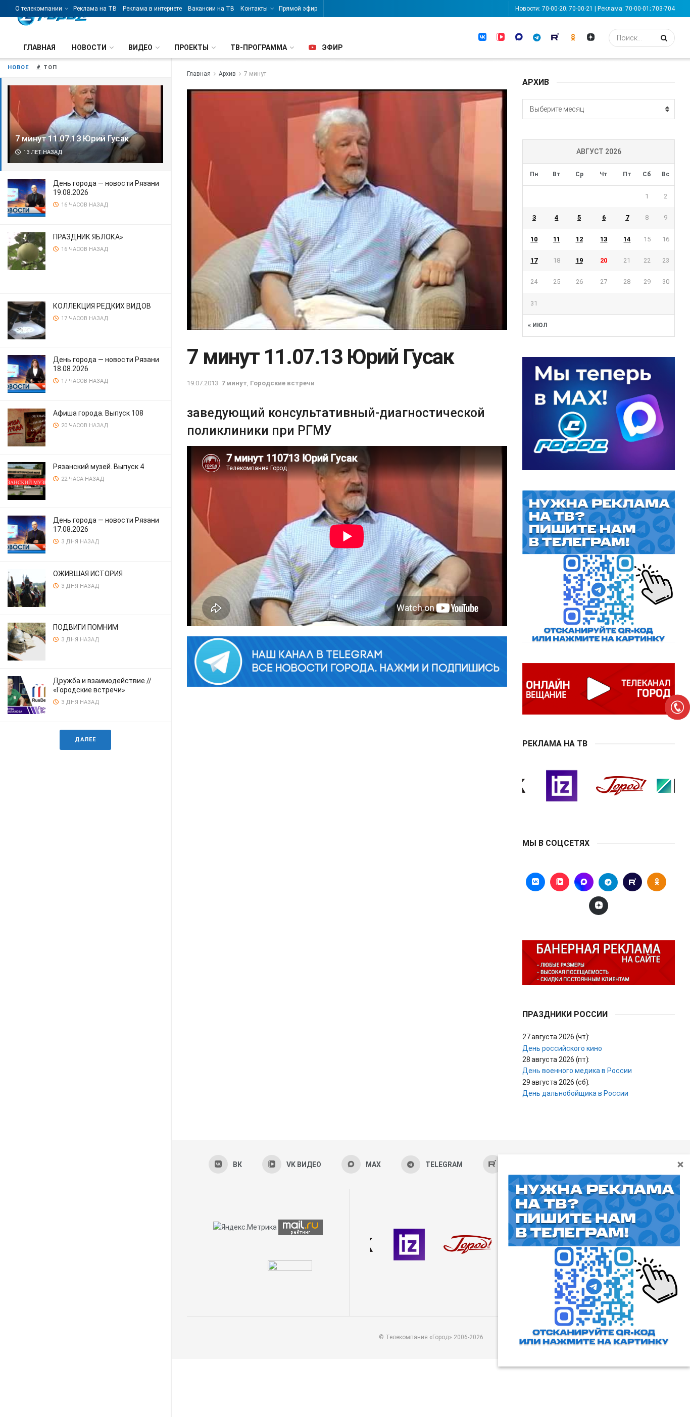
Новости (89, 47)
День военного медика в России (577, 1071)
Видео (140, 47)
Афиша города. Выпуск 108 (98, 413)
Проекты (191, 47)
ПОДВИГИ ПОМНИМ (85, 627)
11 (556, 239)
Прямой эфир (298, 8)
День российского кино (562, 1048)
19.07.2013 (202, 383)
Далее (85, 739)
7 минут (255, 73)
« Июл (537, 325)
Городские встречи (282, 383)
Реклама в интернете (152, 8)
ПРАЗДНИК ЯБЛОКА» (88, 237)
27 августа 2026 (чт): (555, 1037)
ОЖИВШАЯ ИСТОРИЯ (88, 574)
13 (603, 239)
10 (533, 239)
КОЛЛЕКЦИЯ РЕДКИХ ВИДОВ (102, 306)
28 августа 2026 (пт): (555, 1059)
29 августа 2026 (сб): (555, 1082)
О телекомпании (38, 8)
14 (626, 239)
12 (579, 239)
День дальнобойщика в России (575, 1093)
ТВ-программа (258, 47)
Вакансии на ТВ (211, 8)
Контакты (254, 8)
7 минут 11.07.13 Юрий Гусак (72, 138)
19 (579, 260)
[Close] (680, 1164)
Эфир (332, 47)
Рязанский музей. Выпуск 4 (98, 467)
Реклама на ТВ (95, 8)
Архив (227, 73)
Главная (39, 47)
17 (533, 260)
